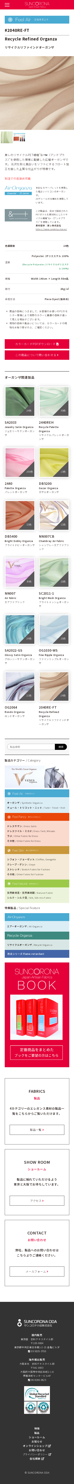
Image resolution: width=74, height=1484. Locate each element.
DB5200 (45, 483)
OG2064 (11, 707)
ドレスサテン (22, 826)
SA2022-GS (13, 650)
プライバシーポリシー (36, 1454)
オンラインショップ (35, 1446)
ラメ (22, 836)
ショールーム (37, 1437)
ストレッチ (28, 869)
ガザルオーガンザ (49, 492)
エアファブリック (15, 602)
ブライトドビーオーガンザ (20, 545)
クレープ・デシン (21, 864)
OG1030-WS (48, 650)
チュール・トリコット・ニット (36, 807)
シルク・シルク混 (29, 897)
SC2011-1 (46, 593)
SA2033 (11, 422)
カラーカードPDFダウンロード (35, 344)
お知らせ (37, 1441)
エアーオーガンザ (24, 926)
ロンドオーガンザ (15, 716)
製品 (37, 1433)
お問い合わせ (37, 1450)
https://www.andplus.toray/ (51, 229)
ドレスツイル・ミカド (31, 831)
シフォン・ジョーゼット (31, 859)
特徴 (37, 1428)
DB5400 (11, 536)
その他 (24, 840)
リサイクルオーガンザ (29, 944)
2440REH (46, 422)
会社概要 (35, 1458)
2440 (8, 483)
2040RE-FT (48, 707)
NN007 (10, 593)
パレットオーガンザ (16, 492)
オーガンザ (25, 802)
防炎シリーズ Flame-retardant (25, 953)
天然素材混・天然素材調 (30, 892)
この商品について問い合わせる (36, 355)
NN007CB (46, 536)
